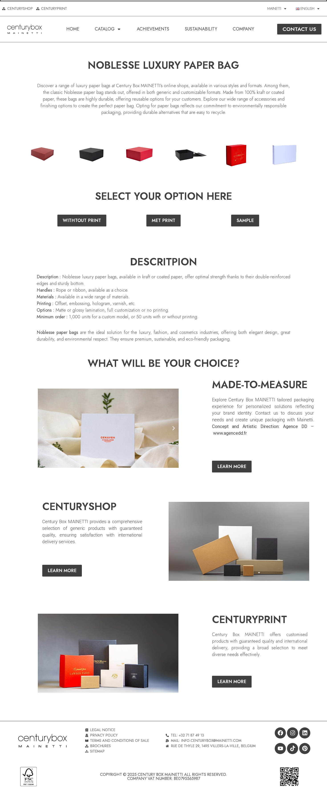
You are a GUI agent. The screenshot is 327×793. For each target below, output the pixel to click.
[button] (43, 428)
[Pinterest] (304, 748)
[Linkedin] (304, 733)
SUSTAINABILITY (201, 29)
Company (243, 29)
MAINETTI (274, 8)
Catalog (105, 29)
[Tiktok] (292, 748)
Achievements (153, 29)
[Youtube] (280, 748)
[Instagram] (292, 733)
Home (72, 29)
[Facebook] (280, 733)
